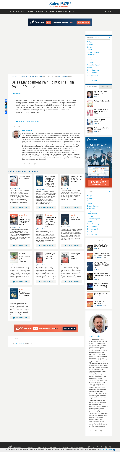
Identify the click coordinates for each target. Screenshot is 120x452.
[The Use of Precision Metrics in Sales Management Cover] (14, 293)
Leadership (90, 62)
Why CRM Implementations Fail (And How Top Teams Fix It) (102, 275)
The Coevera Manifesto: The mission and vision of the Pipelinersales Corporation (24, 257)
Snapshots (15, 76)
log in (17, 343)
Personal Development (93, 65)
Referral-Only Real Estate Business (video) (101, 294)
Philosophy (65, 447)
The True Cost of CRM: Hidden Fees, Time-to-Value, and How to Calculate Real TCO (102, 264)
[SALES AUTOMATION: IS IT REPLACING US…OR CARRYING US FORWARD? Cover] (14, 219)
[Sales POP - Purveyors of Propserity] (60, 4)
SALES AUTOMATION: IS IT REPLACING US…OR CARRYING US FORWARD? (24, 221)
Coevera (89, 50)
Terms (39, 447)
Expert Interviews (99, 257)
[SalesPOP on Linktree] (89, 447)
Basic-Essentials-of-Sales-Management (24, 177)
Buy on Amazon (21, 207)
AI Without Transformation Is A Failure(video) (102, 303)
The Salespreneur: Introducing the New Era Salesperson (76, 255)
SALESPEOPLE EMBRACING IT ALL (76, 218)
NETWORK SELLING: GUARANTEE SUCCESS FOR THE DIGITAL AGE (76, 179)
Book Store (50, 11)
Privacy (45, 447)
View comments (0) (35, 121)
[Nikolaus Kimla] (16, 134)
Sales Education (61, 11)
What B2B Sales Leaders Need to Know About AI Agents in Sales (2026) (101, 285)
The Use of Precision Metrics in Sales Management (24, 293)
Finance (89, 57)
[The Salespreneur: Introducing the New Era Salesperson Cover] (65, 257)
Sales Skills (90, 78)
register (22, 343)
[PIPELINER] (70, 11)
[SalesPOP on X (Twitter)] (24, 164)
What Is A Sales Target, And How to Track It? (101, 129)
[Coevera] (16, 447)
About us (81, 447)
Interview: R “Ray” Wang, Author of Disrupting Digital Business (101, 93)
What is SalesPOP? (55, 447)
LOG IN (109, 11)
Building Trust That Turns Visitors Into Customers (101, 246)
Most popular (92, 87)
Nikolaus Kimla (63, 76)
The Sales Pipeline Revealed (102, 101)
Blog (95, 96)
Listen (23, 11)
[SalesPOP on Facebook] (35, 164)
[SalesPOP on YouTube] (106, 447)
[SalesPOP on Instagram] (110, 447)
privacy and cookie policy (105, 450)
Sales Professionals (92, 75)
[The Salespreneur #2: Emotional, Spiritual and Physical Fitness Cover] (39, 257)
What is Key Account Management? (100, 120)
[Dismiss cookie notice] (114, 450)
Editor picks (105, 87)
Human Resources (92, 60)
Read (17, 11)
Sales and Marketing (93, 70)
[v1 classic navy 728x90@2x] (60, 22)
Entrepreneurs (91, 55)
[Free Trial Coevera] (46, 328)
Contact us (74, 447)
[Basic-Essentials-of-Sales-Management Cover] (14, 181)
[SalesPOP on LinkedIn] (29, 164)
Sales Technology (92, 80)
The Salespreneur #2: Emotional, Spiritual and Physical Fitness (50, 255)
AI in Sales (90, 44)
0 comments (17, 93)
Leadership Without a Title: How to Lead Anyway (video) (102, 254)
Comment (21, 121)
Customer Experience (93, 52)
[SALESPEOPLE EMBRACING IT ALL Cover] (65, 219)
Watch (12, 11)
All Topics (90, 42)
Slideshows (24, 76)
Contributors (39, 11)
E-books (30, 11)
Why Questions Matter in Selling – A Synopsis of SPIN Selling (102, 111)
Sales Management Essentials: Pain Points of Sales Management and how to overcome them (50, 222)
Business (89, 47)
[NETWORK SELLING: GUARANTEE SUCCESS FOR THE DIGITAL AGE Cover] (65, 181)
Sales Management (36, 76)
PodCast (89, 67)
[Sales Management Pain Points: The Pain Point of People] (90, 94)
